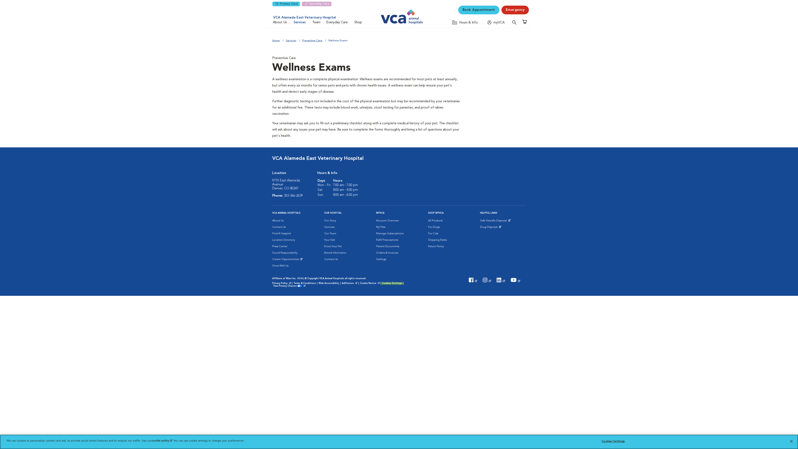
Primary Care (289, 3)
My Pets (380, 227)
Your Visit (329, 240)
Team (316, 22)
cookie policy (162, 440)
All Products (435, 220)
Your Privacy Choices (286, 286)
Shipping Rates (437, 240)
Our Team (330, 233)
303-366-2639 (293, 195)
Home (276, 40)
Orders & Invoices (387, 253)
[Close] (791, 441)
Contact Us (279, 227)
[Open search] (515, 22)
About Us (280, 22)
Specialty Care (319, 3)
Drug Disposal (490, 228)
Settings (381, 259)
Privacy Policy (282, 283)
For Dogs (434, 227)
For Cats (433, 233)
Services (300, 22)
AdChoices (349, 283)
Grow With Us (280, 265)
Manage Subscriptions (390, 233)
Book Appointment (479, 10)
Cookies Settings (392, 283)
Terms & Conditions (304, 283)
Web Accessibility (329, 283)
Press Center (279, 246)
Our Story (330, 220)
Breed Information (335, 253)
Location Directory (283, 240)
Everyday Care (337, 22)
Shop (358, 22)
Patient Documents (387, 246)
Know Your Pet (333, 246)
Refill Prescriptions (387, 240)
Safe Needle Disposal (494, 221)
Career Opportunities (286, 260)
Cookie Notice (370, 283)
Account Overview (387, 220)
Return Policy (436, 246)
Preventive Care (312, 40)
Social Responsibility (285, 253)
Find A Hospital (281, 233)
